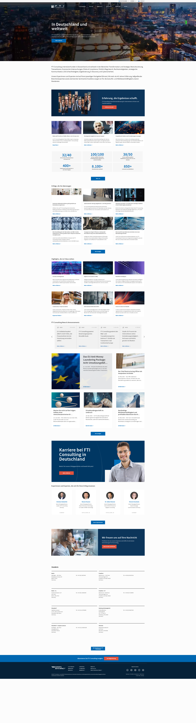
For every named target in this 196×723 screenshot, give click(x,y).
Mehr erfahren (58, 40)
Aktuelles (93, 668)
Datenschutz (142, 674)
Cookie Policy (138, 675)
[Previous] (52, 337)
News (125, 6)
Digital (91, 6)
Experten (108, 6)
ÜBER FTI (93, 666)
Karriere (117, 6)
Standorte (82, 668)
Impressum (128, 674)
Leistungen (82, 6)
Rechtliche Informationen (134, 674)
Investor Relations (96, 670)
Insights (99, 6)
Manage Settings (114, 720)
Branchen (70, 668)
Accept (124, 720)
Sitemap (142, 675)
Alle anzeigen (98, 433)
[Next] (144, 337)
